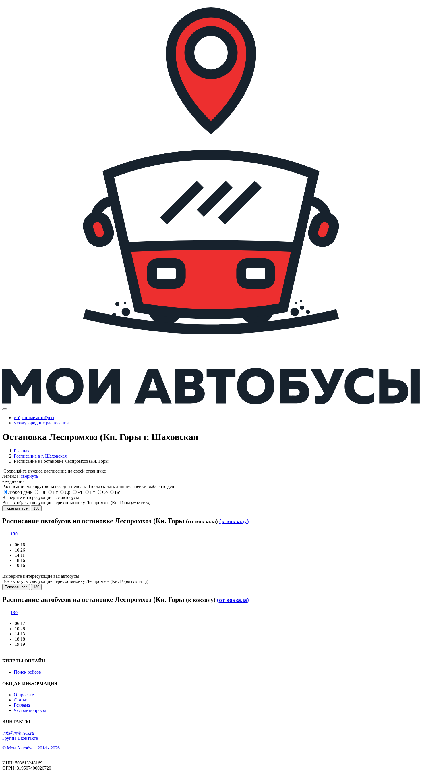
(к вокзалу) (234, 521)
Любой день (20, 492)
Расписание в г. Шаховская (40, 456)
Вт (55, 492)
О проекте (24, 694)
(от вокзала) (233, 600)
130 (36, 508)
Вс (117, 492)
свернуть (29, 476)
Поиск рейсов (27, 672)
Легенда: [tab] (20, 476)
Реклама (22, 705)
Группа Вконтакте (20, 738)
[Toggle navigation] (4, 409)
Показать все (16, 508)
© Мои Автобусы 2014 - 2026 (31, 747)
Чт (80, 492)
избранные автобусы (34, 417)
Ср (67, 492)
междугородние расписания (41, 422)
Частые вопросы (30, 710)
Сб (105, 492)
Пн (42, 492)
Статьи (21, 699)
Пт (92, 492)
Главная (21, 450)
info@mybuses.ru (18, 732)
